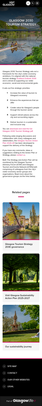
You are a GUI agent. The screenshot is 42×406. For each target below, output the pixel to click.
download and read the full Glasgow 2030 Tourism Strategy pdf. (18, 129)
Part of (9, 401)
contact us (20, 155)
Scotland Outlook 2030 (26, 78)
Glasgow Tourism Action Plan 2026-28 (20, 141)
